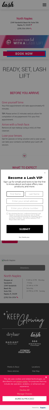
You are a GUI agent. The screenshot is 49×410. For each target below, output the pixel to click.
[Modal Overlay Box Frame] (24, 205)
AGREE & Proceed (24, 398)
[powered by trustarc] (42, 407)
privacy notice (22, 381)
